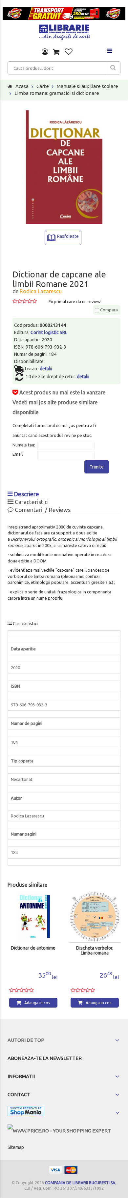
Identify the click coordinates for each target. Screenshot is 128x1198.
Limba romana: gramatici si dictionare (56, 93)
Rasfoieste (68, 236)
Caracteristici (31, 502)
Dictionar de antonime (33, 948)
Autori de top (26, 1040)
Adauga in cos (37, 1003)
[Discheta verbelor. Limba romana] (94, 917)
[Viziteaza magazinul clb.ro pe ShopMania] (26, 1112)
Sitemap (16, 1147)
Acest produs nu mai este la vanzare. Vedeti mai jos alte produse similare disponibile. (59, 402)
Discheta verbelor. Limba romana (94, 951)
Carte (42, 86)
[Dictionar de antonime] (33, 917)
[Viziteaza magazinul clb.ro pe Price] (59, 1130)
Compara (108, 309)
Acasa (22, 86)
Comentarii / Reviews (42, 509)
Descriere (25, 494)
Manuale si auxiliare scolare (87, 86)
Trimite (97, 467)
